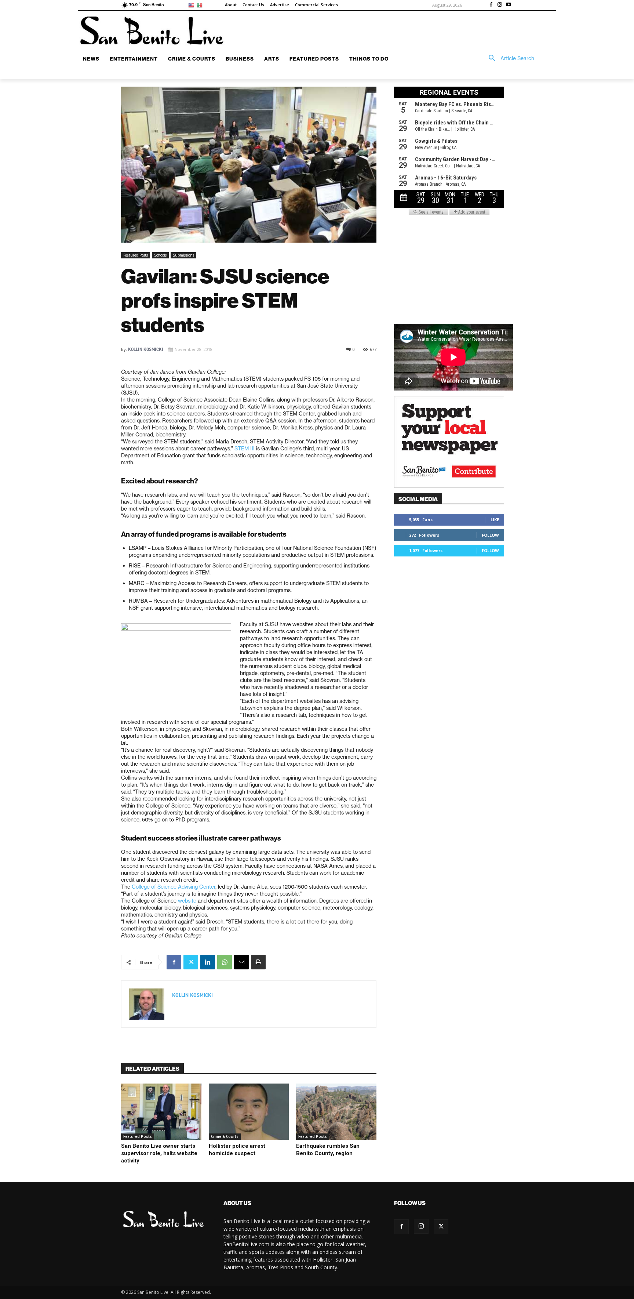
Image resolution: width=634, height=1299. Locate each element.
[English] (192, 4)
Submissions (183, 255)
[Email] (241, 962)
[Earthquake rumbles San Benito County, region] (336, 1112)
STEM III (244, 448)
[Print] (258, 962)
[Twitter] (190, 962)
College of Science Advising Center (173, 886)
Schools (160, 255)
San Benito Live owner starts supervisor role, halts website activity (159, 1153)
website (187, 900)
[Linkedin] (207, 962)
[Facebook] (491, 5)
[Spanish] (201, 4)
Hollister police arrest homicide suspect (237, 1150)
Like (495, 519)
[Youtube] (508, 5)
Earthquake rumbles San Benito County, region (328, 1150)
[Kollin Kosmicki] (146, 1004)
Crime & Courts (224, 1136)
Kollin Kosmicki (145, 349)
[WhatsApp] (224, 962)
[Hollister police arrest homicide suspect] (249, 1112)
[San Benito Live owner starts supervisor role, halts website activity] (161, 1112)
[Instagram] (499, 5)
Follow (490, 535)
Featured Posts (135, 255)
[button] (509, 58)
